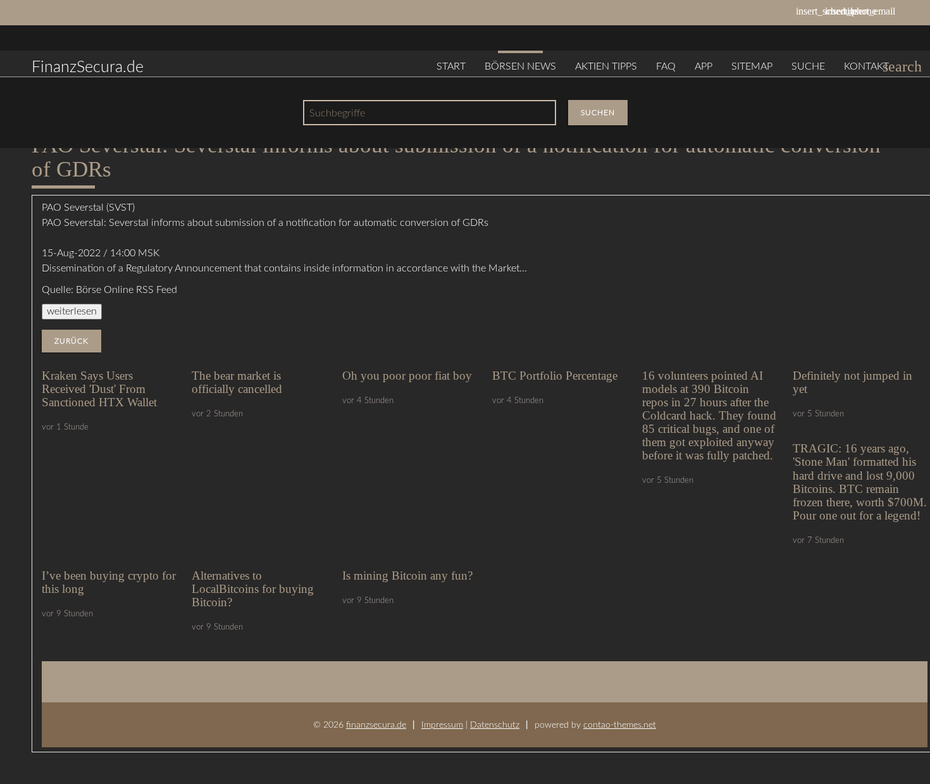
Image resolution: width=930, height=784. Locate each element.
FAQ (666, 66)
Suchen (598, 112)
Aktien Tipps (606, 66)
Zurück (71, 341)
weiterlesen (72, 311)
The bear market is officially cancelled (237, 382)
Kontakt (866, 66)
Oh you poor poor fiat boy (407, 375)
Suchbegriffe (337, 113)
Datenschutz (494, 725)
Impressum (442, 725)
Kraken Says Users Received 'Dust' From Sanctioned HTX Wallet (99, 389)
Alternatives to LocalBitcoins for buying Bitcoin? (253, 589)
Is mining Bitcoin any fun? (407, 575)
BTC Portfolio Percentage (554, 375)
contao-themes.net (619, 725)
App (703, 66)
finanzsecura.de (376, 725)
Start (451, 66)
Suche (808, 66)
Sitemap (751, 66)
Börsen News (520, 66)
